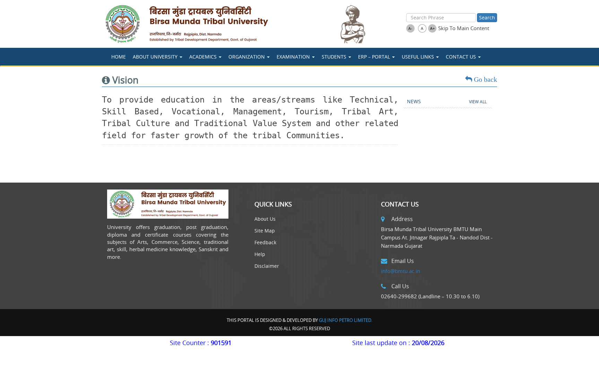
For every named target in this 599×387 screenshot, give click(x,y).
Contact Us (461, 56)
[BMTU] (215, 23)
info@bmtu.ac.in (400, 270)
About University (156, 56)
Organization (247, 56)
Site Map (264, 230)
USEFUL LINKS (418, 56)
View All (478, 102)
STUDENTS (335, 56)
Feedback (265, 242)
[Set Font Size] (410, 28)
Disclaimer (266, 266)
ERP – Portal (374, 56)
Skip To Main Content (463, 28)
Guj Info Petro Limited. (345, 320)
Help (259, 254)
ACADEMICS (203, 56)
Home (118, 56)
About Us (265, 219)
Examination (294, 56)
